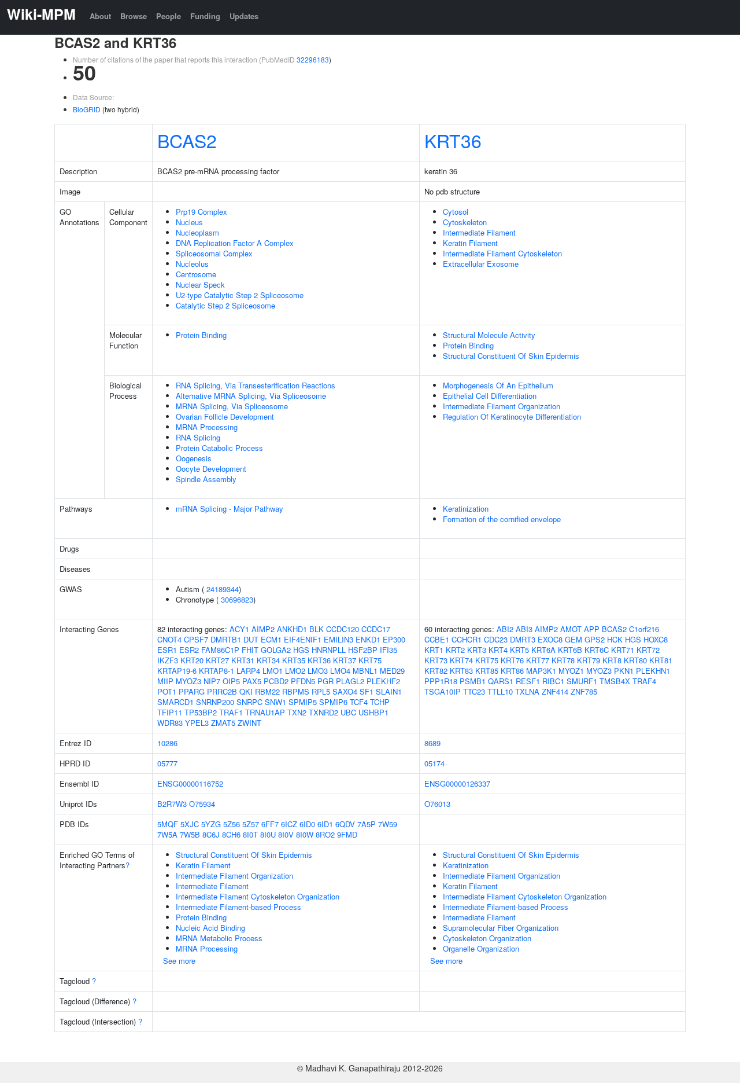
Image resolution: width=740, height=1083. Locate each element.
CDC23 (496, 639)
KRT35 (293, 660)
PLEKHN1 (653, 670)
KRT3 (476, 649)
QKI (246, 691)
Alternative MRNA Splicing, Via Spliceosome (251, 395)
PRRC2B (222, 691)
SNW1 (275, 701)
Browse (133, 15)
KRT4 (498, 649)
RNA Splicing (198, 437)
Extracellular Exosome (481, 263)
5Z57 (250, 823)
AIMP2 (263, 628)
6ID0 (307, 823)
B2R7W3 (172, 803)
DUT (250, 639)
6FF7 (270, 823)
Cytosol (455, 211)
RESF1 (528, 681)
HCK (615, 639)
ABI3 (524, 628)
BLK (316, 628)
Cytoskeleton (465, 221)
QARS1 (500, 681)
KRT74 (461, 660)
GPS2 (594, 639)
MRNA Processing (207, 426)
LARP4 (248, 670)
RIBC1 (553, 681)
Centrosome (196, 274)
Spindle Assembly (206, 478)
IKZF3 (167, 660)
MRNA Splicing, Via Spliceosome (232, 406)
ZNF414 (555, 691)
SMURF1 (582, 681)
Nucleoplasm (197, 232)
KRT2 (455, 649)
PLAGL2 (350, 681)
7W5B (190, 834)
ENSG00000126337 (457, 783)
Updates (244, 15)
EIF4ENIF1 (302, 639)
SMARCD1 (175, 701)
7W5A (167, 834)
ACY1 (239, 628)
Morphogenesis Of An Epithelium (498, 385)
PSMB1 (473, 681)
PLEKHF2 (383, 681)
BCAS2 (187, 140)
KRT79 (588, 660)
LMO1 (272, 670)
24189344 (222, 588)
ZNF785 (584, 691)
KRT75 (370, 660)
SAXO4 (344, 691)
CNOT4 (169, 639)
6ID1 (325, 823)
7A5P (366, 823)
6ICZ (289, 823)
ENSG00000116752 (190, 783)
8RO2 (325, 834)
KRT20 (192, 660)
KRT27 (217, 660)
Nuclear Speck (200, 284)
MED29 (392, 670)
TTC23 (474, 691)
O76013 (437, 803)
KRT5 (519, 649)
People (168, 15)
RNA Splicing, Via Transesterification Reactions (255, 385)
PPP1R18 (440, 681)
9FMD (347, 834)
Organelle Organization (481, 948)
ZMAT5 (223, 722)
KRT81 (660, 660)
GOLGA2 (276, 649)
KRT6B (570, 649)
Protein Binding (201, 334)
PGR (325, 681)
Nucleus (189, 221)
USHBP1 (373, 712)
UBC (348, 712)
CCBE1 (436, 639)
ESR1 (167, 649)
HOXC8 (655, 639)
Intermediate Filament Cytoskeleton (502, 253)
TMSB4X (615, 681)
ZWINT (249, 722)
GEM (573, 639)
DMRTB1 (225, 639)
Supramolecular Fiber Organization (500, 927)
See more (179, 960)
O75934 (202, 803)
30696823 (237, 599)
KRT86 (512, 670)
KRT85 (486, 670)
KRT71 (622, 649)
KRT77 (537, 660)
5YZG (211, 823)
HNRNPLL (329, 649)
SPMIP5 (302, 701)
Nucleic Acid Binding (210, 927)
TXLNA (527, 691)
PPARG (192, 691)
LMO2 (295, 670)
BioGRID (87, 109)
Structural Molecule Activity (489, 334)
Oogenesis (194, 458)
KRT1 (433, 649)
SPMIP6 (333, 701)
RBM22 (267, 691)
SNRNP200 (215, 701)
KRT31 (242, 660)
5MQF (167, 823)
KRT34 (268, 660)
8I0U (268, 834)
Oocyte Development (211, 468)
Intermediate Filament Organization (501, 406)
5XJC (189, 823)
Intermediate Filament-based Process (238, 906)
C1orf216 (644, 628)
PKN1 (624, 670)
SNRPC (249, 701)
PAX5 (251, 681)
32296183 (313, 59)
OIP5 (231, 681)
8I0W (304, 834)
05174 (434, 763)
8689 (432, 742)
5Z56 (231, 823)
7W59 (387, 823)
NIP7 (212, 681)
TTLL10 (500, 691)
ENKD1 (368, 639)
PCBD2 (276, 681)
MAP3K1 (541, 670)
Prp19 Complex (201, 211)
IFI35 (388, 649)
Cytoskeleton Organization (487, 938)
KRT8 (611, 660)
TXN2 (296, 712)
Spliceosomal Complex (214, 253)
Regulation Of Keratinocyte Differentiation (512, 416)
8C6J (211, 834)
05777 (167, 763)
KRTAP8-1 (216, 670)
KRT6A (543, 649)
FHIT (250, 649)
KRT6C (596, 649)
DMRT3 (522, 639)
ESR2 (189, 649)
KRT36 (453, 140)
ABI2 (505, 628)
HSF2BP (363, 649)
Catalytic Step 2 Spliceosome (225, 305)
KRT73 (435, 660)
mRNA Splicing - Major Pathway (229, 508)
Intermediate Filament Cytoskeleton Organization (257, 896)
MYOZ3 (188, 681)
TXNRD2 (323, 712)
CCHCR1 (467, 639)
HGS (301, 649)
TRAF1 (231, 712)
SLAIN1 (389, 691)
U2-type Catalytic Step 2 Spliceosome (240, 294)
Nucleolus (192, 263)
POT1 (166, 691)
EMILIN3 (338, 639)
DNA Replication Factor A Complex (235, 242)
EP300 (394, 639)
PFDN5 (303, 681)
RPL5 (321, 691)
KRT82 (435, 670)
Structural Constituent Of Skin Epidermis (511, 355)
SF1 (366, 691)
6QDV (345, 823)
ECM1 (271, 639)
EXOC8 (550, 639)
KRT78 (563, 660)
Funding (205, 15)
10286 (167, 742)
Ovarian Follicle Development (225, 416)
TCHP (380, 701)
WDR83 (170, 722)
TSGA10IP (442, 691)
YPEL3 (197, 722)
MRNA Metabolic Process (219, 938)
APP (592, 628)
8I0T (250, 834)
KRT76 (512, 660)
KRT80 (635, 660)
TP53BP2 (200, 712)
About (100, 15)
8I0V (286, 834)
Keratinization (466, 508)
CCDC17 (375, 628)
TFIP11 (169, 712)
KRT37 (344, 660)
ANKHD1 (292, 628)
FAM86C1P (220, 649)
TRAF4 (644, 681)
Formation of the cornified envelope (502, 518)
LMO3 (318, 670)
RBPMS (295, 691)
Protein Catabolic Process (219, 447)
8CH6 (231, 834)
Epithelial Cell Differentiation (489, 395)
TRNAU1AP (265, 712)
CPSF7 (196, 639)
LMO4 (340, 670)
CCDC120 (342, 628)
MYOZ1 (571, 670)
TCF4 (359, 701)
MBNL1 (365, 670)
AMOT (571, 628)
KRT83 (461, 670)
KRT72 (648, 649)
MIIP (165, 681)
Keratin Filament (470, 242)
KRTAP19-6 (177, 670)
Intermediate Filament (479, 232)
